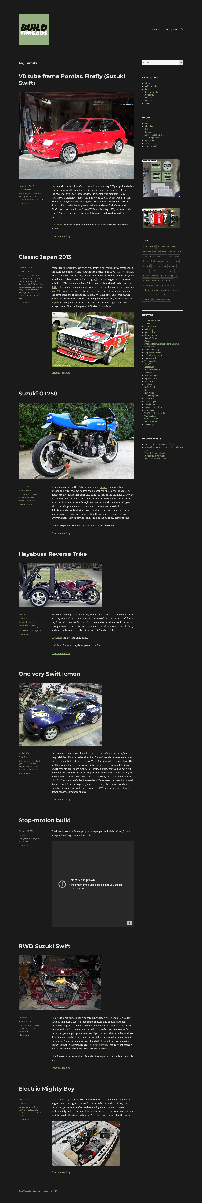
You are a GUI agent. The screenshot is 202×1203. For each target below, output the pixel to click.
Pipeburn (148, 384)
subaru (146, 290)
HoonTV (148, 364)
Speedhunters (150, 404)
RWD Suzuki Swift (44, 946)
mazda (172, 266)
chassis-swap (163, 247)
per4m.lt (107, 1056)
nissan (21, 293)
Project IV (148, 98)
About (147, 123)
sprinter (29, 295)
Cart (146, 129)
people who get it (169, 275)
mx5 (178, 271)
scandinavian (34, 1025)
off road (155, 275)
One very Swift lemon (49, 673)
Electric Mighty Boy (46, 1088)
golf (168, 261)
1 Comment (24, 302)
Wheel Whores (150, 422)
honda (21, 287)
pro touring (167, 280)
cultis (21, 839)
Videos (22, 835)
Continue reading (61, 236)
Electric (37, 1107)
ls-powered (162, 266)
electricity (33, 1110)
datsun (22, 284)
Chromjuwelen (150, 335)
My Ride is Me (150, 378)
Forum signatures (152, 138)
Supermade (149, 410)
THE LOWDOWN (151, 419)
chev (174, 247)
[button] (182, 30)
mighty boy (24, 1113)
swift (27, 199)
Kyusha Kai (149, 373)
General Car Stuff (26, 271)
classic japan (34, 275)
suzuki (21, 199)
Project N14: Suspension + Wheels (159, 444)
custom (22, 625)
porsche (155, 280)
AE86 (21, 275)
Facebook (156, 29)
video (25, 841)
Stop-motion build (45, 820)
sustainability (36, 1113)
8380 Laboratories (152, 321)
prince (28, 293)
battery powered (26, 1107)
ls (153, 266)
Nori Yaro (148, 381)
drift (145, 256)
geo (20, 764)
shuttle (22, 295)
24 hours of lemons (27, 761)
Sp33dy (67, 1099)
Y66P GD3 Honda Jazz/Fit (155, 453)
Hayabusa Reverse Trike (53, 553)
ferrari (145, 261)
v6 (36, 769)
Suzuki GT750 (38, 393)
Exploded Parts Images (154, 135)
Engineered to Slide (152, 352)
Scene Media (149, 399)
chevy (21, 194)
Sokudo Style (150, 401)
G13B (21, 1025)
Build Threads (25, 190)
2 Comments (24, 203)
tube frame (35, 199)
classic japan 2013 (26, 278)
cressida (33, 281)
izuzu (27, 287)
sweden (28, 1028)
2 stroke (22, 494)
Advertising (149, 126)
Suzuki (123, 626)
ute (144, 295)
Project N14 (149, 101)
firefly (21, 196)
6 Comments (24, 773)
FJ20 (33, 284)
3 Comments (24, 634)
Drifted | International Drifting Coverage (162, 344)
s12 (33, 293)
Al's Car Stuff (150, 326)
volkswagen (167, 295)
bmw (152, 247)
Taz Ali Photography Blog (155, 413)
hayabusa (30, 625)
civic (26, 275)
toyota (21, 298)
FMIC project (63, 291)
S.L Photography (151, 396)
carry (33, 622)
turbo (27, 1031)
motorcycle (24, 500)
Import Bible (149, 367)
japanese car (36, 287)
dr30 (28, 284)
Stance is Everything (153, 407)
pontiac (27, 196)
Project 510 (149, 95)
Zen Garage (149, 424)
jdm (20, 290)
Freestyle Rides (151, 358)
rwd (25, 1025)
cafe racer (35, 494)
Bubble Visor (150, 332)
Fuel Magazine (150, 361)
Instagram (171, 29)
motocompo (33, 290)
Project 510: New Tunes (154, 456)
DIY (179, 251)
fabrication (174, 256)
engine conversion (33, 194)
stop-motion (29, 839)
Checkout (148, 132)
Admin (147, 83)
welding (147, 300)
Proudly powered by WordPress (46, 1191)
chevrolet (147, 251)
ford (38, 761)
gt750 (21, 497)
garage (160, 261)
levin (25, 290)
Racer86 (148, 390)
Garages (148, 89)
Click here (57, 224)
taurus (31, 769)
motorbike (29, 497)
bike (28, 494)
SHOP (146, 143)
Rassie (103, 487)
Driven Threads (151, 347)
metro (33, 764)
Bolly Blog (148, 329)
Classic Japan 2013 (45, 256)
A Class (147, 324)
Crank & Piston (150, 338)
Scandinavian (100, 1044)
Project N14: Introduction (155, 459)
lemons (26, 764)
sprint (34, 196)
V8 (42, 199)
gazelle (39, 284)
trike (39, 631)
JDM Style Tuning (152, 370)
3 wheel (22, 622)
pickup (146, 280)
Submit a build (150, 146)
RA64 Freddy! (150, 387)
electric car (23, 1110)
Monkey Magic (150, 375)
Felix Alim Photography (154, 355)
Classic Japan (124, 271)
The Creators (150, 416)
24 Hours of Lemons (105, 753)
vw (176, 295)
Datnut (147, 341)
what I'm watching (161, 300)
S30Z (37, 293)
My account (149, 141)
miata (146, 271)
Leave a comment (27, 504)
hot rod (146, 266)
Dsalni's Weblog (151, 350)
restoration (148, 285)
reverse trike (24, 631)
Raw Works (149, 393)
